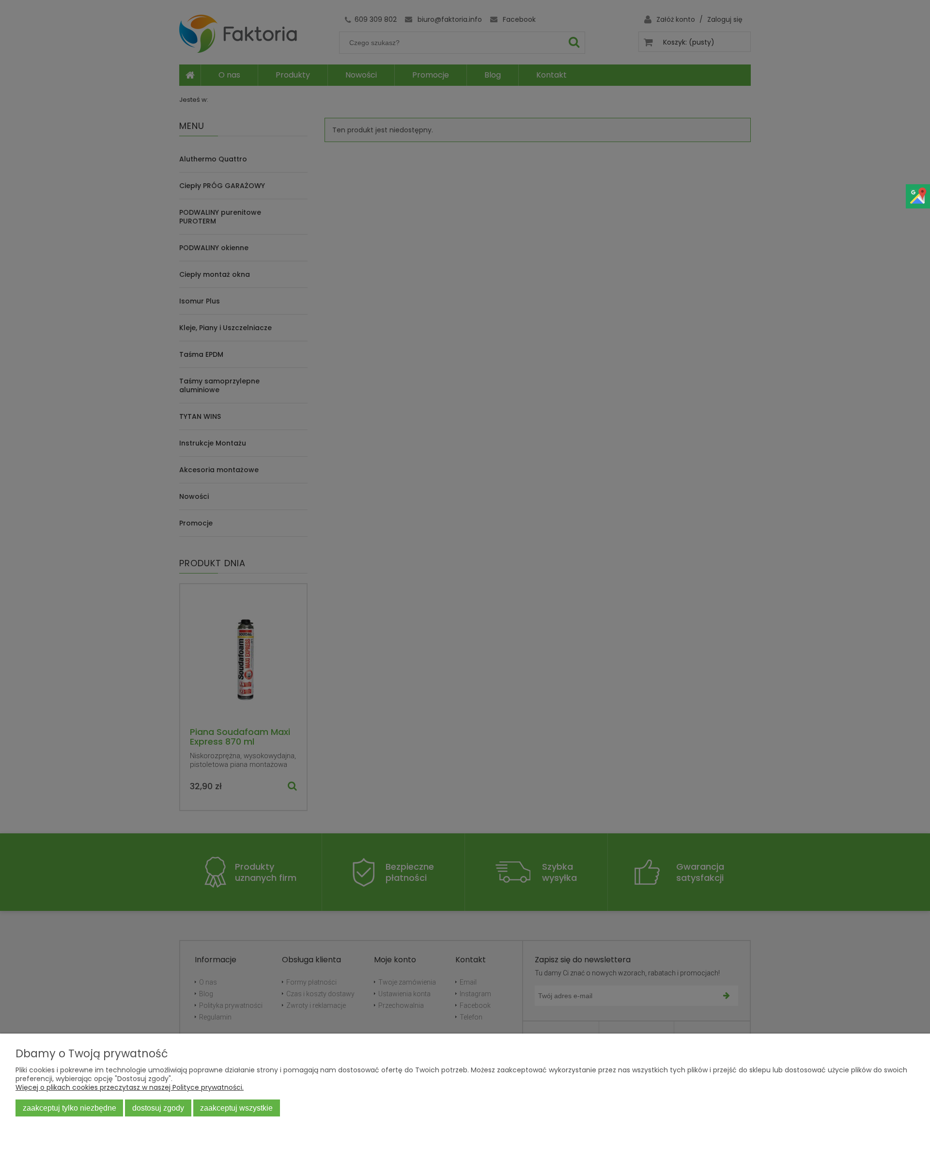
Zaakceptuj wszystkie (236, 1107)
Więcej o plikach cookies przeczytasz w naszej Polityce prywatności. (130, 1087)
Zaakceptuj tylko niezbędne (69, 1107)
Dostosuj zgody (158, 1107)
